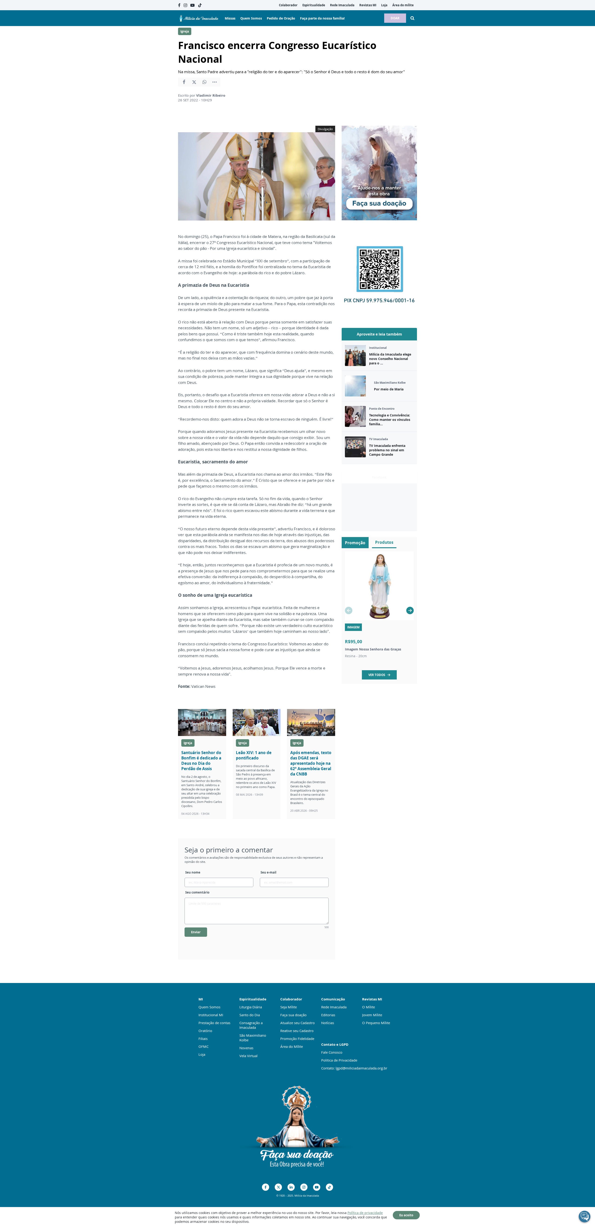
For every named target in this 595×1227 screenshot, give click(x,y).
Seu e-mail (268, 872)
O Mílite (368, 1007)
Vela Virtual (248, 1055)
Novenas (246, 1048)
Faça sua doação (293, 1015)
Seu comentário (197, 892)
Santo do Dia (249, 1015)
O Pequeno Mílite (376, 1022)
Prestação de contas (214, 1022)
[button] (410, 610)
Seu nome (192, 872)
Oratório (205, 1030)
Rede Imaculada (334, 1007)
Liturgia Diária (250, 1007)
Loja (201, 1054)
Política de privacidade (365, 1213)
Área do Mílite (291, 1046)
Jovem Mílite (372, 1015)
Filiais (203, 1038)
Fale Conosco (331, 1052)
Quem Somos (209, 1007)
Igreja (184, 31)
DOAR (395, 18)
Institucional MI (210, 1015)
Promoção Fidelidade (297, 1038)
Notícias (327, 1022)
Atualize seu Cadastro (297, 1022)
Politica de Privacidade (339, 1060)
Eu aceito (406, 1215)
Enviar (196, 932)
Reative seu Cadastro (297, 1030)
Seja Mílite (288, 1007)
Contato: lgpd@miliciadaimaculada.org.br (354, 1068)
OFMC (203, 1046)
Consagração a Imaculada (251, 1025)
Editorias (328, 1015)
